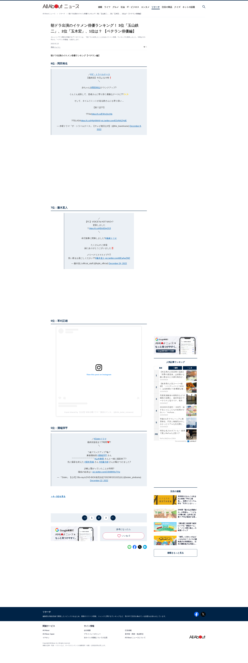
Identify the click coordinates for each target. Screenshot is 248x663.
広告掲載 (128, 630)
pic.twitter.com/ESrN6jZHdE (114, 121)
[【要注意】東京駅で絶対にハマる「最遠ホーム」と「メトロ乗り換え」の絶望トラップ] (187, 527)
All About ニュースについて (135, 638)
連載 (100, 7)
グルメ (116, 7)
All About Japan (48, 634)
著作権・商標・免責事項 (134, 634)
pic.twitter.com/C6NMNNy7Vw (106, 472)
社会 (123, 7)
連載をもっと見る (175, 553)
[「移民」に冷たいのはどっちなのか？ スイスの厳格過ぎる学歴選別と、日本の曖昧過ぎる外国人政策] (187, 540)
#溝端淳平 (102, 455)
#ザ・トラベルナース (100, 74)
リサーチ (156, 7)
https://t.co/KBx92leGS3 (100, 228)
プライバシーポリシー (92, 634)
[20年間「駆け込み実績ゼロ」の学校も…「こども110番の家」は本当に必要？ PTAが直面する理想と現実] (187, 513)
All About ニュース (49, 14)
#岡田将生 (95, 87)
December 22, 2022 (99, 480)
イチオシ (46, 638)
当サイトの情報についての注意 (95, 638)
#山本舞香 (99, 459)
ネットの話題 (189, 7)
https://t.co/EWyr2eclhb (101, 114)
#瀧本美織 (89, 462)
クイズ (177, 7)
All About (46, 630)
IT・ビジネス (133, 7)
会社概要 (87, 630)
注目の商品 (167, 7)
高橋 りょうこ (55, 47)
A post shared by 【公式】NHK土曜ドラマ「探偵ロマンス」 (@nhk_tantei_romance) (98, 412)
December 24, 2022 (118, 263)
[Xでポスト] (140, 547)
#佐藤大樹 (104, 462)
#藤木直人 (100, 258)
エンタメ (145, 7)
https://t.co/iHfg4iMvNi (91, 121)
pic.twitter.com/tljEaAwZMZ (117, 258)
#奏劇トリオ (111, 238)
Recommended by (181, 441)
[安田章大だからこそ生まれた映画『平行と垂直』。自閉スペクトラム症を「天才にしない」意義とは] (187, 500)
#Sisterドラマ (100, 439)
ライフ (107, 7)
